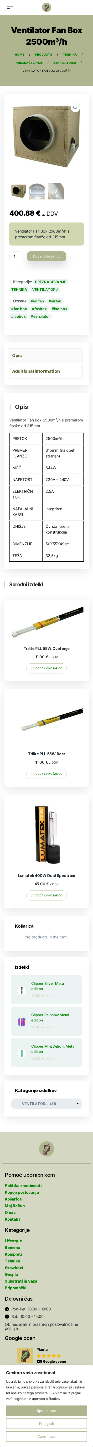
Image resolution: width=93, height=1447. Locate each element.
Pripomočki (15, 1287)
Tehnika (12, 1261)
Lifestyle (13, 1240)
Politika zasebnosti (23, 1185)
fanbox (40, 308)
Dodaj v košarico (47, 256)
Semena (12, 1247)
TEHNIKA (19, 289)
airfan (56, 301)
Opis (17, 355)
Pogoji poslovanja (22, 1192)
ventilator (41, 316)
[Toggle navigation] (10, 7)
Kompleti (13, 1254)
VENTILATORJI (45, 289)
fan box (20, 308)
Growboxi (14, 1267)
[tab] (45, 355)
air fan (38, 301)
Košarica (13, 1199)
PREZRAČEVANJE (50, 282)
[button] (42, 1356)
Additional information (36, 371)
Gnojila (11, 1274)
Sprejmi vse (46, 1411)
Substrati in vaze (21, 1281)
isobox (20, 316)
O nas (10, 1212)
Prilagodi (46, 1424)
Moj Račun (15, 1205)
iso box (60, 308)
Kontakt (12, 1219)
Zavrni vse (46, 1437)
